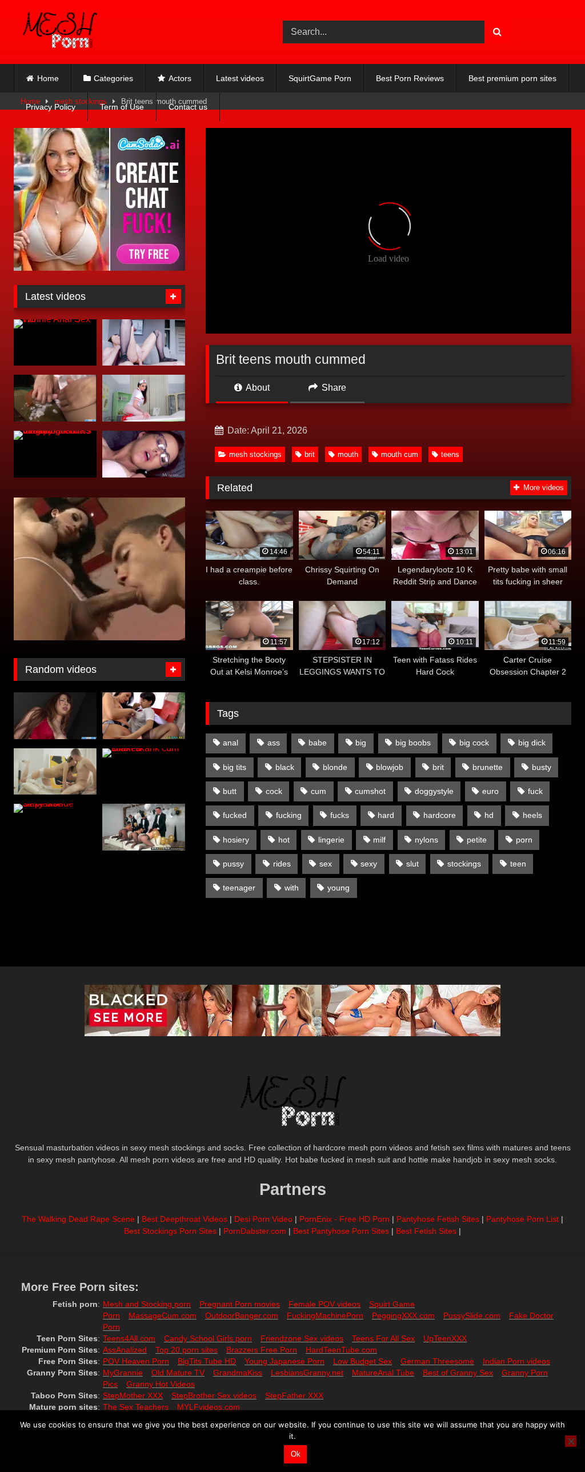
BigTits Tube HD (207, 1361)
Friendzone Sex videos (302, 1338)
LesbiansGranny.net (307, 1372)
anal (230, 742)
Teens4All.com (129, 1338)
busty (541, 767)
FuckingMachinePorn (325, 1315)
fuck (535, 791)
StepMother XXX (133, 1395)
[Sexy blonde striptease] (55, 827)
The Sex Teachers (136, 1406)
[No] (570, 1441)
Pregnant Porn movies (239, 1304)
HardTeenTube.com (341, 1349)
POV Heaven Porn (136, 1361)
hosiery (236, 839)
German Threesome (437, 1361)
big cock (474, 742)
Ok (295, 1454)
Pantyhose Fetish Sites (437, 1219)
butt (230, 791)
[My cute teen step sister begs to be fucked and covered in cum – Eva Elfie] (143, 342)
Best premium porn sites (512, 78)
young (338, 887)
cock (274, 791)
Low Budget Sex (362, 1361)
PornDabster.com (254, 1231)
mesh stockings (255, 454)
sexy (368, 863)
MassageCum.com (163, 1315)
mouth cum (399, 454)
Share (332, 387)
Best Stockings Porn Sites (170, 1231)
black (284, 767)
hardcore (439, 815)
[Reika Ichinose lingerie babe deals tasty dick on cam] (55, 715)
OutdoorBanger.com (241, 1315)
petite (477, 839)
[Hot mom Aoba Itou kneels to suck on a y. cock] (55, 398)
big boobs (413, 742)
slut (412, 863)
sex (325, 863)
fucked (235, 815)
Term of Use (122, 106)
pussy (233, 863)
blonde (335, 767)
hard (386, 815)
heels (532, 815)
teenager (239, 887)
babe (317, 742)
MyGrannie (123, 1372)
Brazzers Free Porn (261, 1349)
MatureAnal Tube (383, 1372)
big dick (532, 742)
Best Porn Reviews (410, 78)
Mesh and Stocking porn (147, 1304)
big (360, 742)
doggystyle (434, 791)
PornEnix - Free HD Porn (344, 1219)
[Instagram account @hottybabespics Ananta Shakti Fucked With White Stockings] (55, 771)
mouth (348, 454)
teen (518, 863)
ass (273, 742)
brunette (487, 767)
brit (309, 454)
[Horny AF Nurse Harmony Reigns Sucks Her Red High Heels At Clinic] (143, 398)
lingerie (331, 839)
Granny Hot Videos (160, 1384)
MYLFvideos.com (208, 1406)
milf (379, 839)
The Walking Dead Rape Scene (78, 1219)
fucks (339, 815)
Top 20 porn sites (186, 1349)
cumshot (370, 791)
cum (318, 791)
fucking (289, 815)
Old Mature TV (178, 1372)
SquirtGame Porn (320, 78)
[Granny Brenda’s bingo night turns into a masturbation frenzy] (55, 454)
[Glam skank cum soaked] (143, 771)
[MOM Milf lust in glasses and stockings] (143, 454)
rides (282, 863)
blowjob (389, 767)
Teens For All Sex (383, 1338)
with (292, 887)
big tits (234, 767)
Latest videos (240, 78)
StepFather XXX (294, 1395)
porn (524, 839)
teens (450, 454)
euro (490, 791)
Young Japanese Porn (284, 1361)
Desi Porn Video (263, 1219)
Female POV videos (324, 1304)
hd (489, 815)
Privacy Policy (50, 106)
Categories (113, 78)
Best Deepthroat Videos (184, 1219)
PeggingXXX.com (403, 1315)
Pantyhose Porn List (522, 1219)
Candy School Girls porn (208, 1338)
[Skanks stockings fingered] (143, 715)
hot (284, 839)
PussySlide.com (471, 1315)
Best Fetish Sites (426, 1231)
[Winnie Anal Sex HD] (55, 342)
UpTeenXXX (445, 1338)
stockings (464, 863)
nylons (426, 839)
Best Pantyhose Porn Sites (341, 1231)
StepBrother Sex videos (214, 1395)
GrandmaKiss (237, 1372)
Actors (180, 78)
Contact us (188, 106)
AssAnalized (125, 1349)
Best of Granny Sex (458, 1372)
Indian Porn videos (516, 1361)
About (257, 387)
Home (48, 78)
